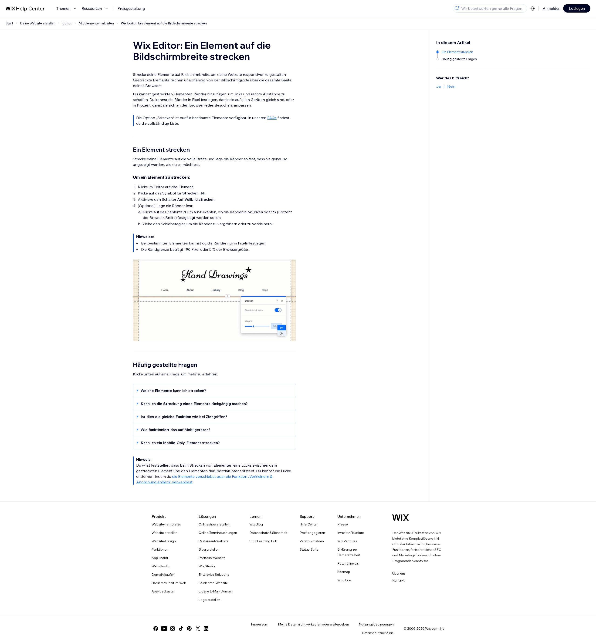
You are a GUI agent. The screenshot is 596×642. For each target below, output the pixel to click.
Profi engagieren (312, 533)
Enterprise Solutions (214, 574)
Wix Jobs (344, 580)
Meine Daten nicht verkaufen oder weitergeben (313, 624)
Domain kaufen (163, 574)
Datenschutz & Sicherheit (268, 533)
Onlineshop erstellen (214, 524)
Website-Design (164, 541)
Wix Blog (256, 524)
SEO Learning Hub (263, 541)
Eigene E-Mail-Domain (216, 591)
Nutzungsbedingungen (376, 624)
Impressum (259, 624)
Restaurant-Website (214, 541)
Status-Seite (309, 549)
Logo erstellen (209, 600)
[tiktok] (181, 628)
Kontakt (398, 580)
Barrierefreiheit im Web (169, 583)
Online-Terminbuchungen (218, 533)
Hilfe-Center (309, 524)
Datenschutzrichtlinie (378, 633)
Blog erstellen (209, 549)
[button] (212, 390)
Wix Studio (207, 566)
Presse (342, 524)
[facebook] (156, 628)
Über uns (399, 573)
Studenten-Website (213, 583)
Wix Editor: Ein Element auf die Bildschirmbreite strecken (164, 23)
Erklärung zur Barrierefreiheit (348, 552)
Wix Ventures (347, 541)
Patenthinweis (348, 563)
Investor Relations (351, 533)
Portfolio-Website (212, 558)
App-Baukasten (163, 591)
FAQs (272, 117)
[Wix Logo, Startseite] (400, 517)
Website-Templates (166, 524)
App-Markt (160, 558)
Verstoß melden (312, 541)
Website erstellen (164, 533)
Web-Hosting (162, 566)
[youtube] (164, 628)
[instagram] (172, 628)
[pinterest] (189, 628)
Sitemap (343, 572)
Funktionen (160, 549)
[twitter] (197, 628)
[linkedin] (206, 628)
